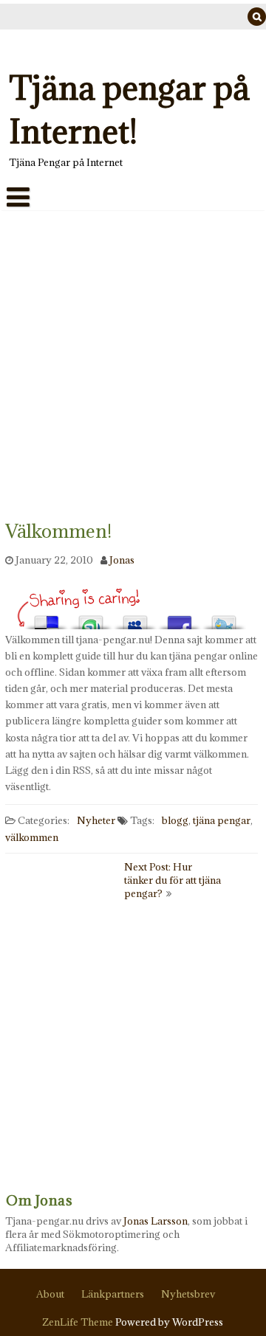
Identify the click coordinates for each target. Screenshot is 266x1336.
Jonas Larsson (155, 1221)
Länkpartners (112, 1294)
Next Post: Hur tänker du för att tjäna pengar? (172, 880)
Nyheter (96, 819)
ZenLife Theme (79, 1322)
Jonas (121, 559)
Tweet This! (224, 618)
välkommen (31, 836)
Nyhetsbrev (188, 1294)
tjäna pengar (221, 819)
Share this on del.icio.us (46, 618)
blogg (175, 819)
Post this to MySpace (135, 618)
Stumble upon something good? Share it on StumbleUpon (91, 618)
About (50, 1294)
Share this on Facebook (179, 618)
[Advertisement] (133, 350)
